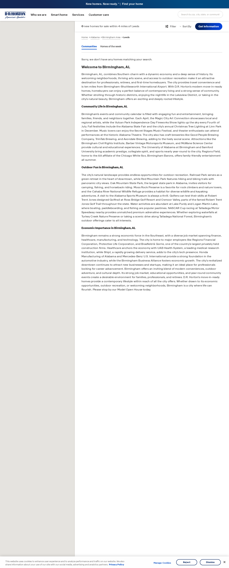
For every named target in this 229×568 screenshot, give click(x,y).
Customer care (99, 15)
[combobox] (200, 14)
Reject (186, 562)
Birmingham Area (111, 37)
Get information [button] (208, 26)
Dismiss (210, 562)
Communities (89, 46)
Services (78, 15)
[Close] (224, 562)
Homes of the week (110, 46)
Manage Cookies (162, 563)
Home (84, 37)
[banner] (114, 4)
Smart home (59, 15)
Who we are (38, 15)
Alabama (95, 37)
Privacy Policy (116, 564)
